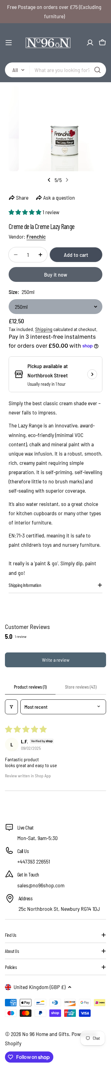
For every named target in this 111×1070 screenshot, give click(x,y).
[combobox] (55, 69)
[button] (26, 212)
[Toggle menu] (8, 42)
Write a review (55, 660)
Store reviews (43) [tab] (81, 687)
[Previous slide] (49, 180)
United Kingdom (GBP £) (39, 986)
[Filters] (11, 706)
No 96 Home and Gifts (45, 1033)
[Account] (90, 42)
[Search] (97, 70)
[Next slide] (67, 180)
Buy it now (55, 274)
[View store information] (92, 374)
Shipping (43, 329)
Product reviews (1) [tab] (30, 687)
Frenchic (36, 236)
